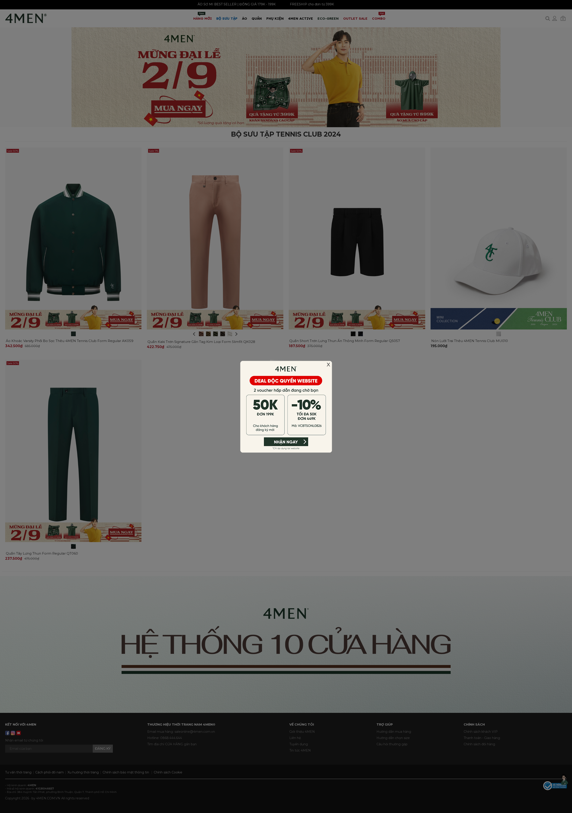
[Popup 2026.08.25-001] (286, 406)
